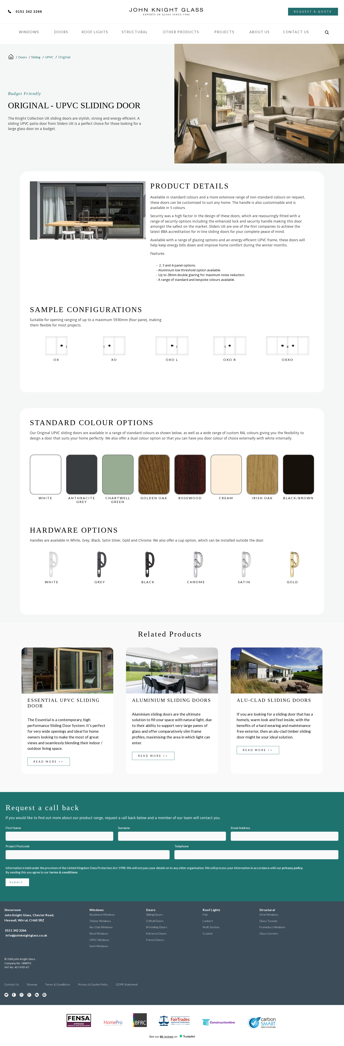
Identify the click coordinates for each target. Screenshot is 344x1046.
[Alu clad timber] (276, 670)
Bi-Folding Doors (156, 927)
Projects (224, 32)
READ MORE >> (49, 761)
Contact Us (296, 32)
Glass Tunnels (268, 921)
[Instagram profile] (20, 994)
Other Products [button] (181, 32)
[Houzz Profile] (35, 994)
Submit (16, 882)
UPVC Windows (99, 939)
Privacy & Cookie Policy (93, 984)
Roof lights (95, 32)
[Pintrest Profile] (27, 994)
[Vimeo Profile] (42, 994)
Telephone (181, 846)
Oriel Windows (269, 914)
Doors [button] (61, 32)
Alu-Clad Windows (101, 927)
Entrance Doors (156, 933)
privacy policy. (292, 868)
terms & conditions (63, 872)
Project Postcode (17, 846)
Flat (205, 914)
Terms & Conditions (57, 984)
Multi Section (211, 927)
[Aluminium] (172, 670)
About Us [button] (259, 32)
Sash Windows (98, 946)
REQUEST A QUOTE (313, 11)
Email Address (240, 828)
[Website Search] (327, 32)
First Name (13, 828)
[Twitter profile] (4, 994)
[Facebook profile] (12, 994)
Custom (208, 933)
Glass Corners (268, 933)
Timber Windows (100, 921)
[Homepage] (11, 56)
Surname (124, 828)
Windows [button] (29, 32)
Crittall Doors (155, 921)
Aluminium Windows (102, 914)
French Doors (155, 939)
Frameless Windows (272, 927)
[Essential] (67, 670)
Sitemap (32, 984)
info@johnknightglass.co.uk (26, 935)
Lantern (208, 921)
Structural (135, 32)
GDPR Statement (127, 984)
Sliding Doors (154, 914)
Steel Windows (98, 933)
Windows (96, 910)
